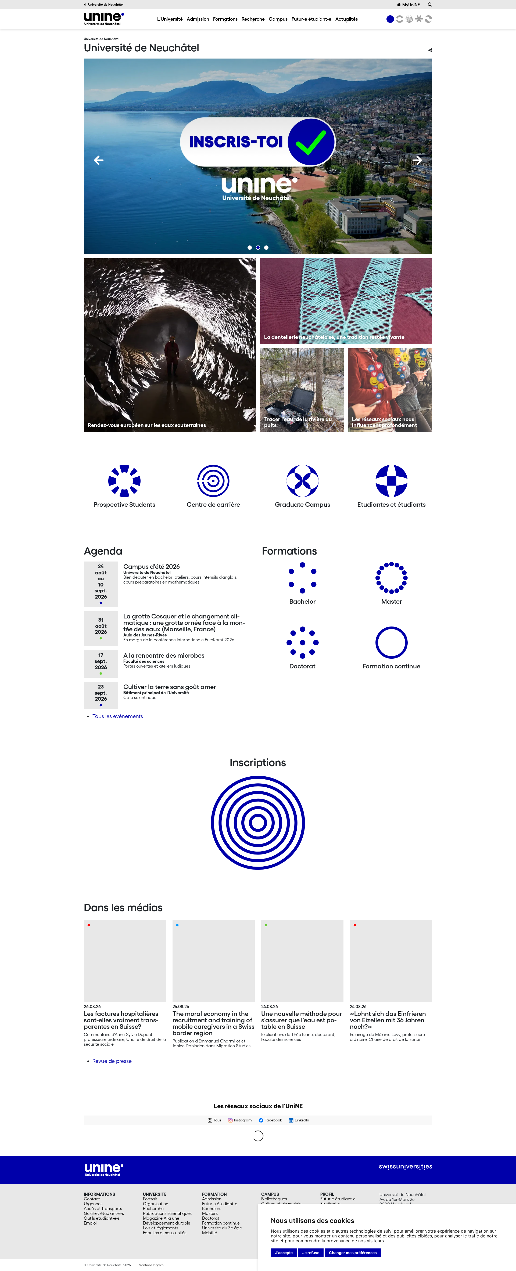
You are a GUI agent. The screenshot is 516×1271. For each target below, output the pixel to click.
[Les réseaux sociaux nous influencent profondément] (390, 390)
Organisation (155, 1203)
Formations (225, 18)
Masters (210, 1213)
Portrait (150, 1198)
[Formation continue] (391, 644)
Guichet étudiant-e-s (104, 1213)
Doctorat (210, 1218)
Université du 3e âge (222, 1227)
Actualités (346, 18)
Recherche (253, 18)
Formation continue (221, 1223)
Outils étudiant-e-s (102, 1218)
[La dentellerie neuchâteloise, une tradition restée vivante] (346, 301)
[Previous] (99, 160)
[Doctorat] (302, 644)
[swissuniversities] (405, 1167)
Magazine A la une (161, 1218)
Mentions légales (151, 1265)
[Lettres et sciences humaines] (399, 19)
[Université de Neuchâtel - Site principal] (104, 1169)
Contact (92, 1198)
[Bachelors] (302, 580)
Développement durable (166, 1223)
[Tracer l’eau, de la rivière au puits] (302, 390)
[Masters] (391, 580)
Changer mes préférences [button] (353, 1252)
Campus (278, 18)
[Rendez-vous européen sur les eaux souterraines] (170, 345)
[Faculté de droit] (418, 19)
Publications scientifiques (167, 1213)
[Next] (417, 160)
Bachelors (211, 1208)
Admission (198, 18)
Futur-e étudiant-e (311, 18)
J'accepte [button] (284, 1252)
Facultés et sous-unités (164, 1232)
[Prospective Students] (124, 483)
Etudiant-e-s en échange (257, 813)
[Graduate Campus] (302, 483)
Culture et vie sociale (281, 1203)
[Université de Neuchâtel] (104, 19)
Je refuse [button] (310, 1252)
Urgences (93, 1203)
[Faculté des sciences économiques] (427, 19)
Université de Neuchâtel (106, 4)
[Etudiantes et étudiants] (391, 483)
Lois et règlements (160, 1227)
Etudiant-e (330, 1203)
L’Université (170, 18)
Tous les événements (117, 716)
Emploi (90, 1223)
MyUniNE (411, 4)
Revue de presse (112, 1061)
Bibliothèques (274, 1198)
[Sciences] (408, 19)
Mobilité (209, 1232)
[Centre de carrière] (213, 483)
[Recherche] (430, 4)
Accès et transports (103, 1208)
